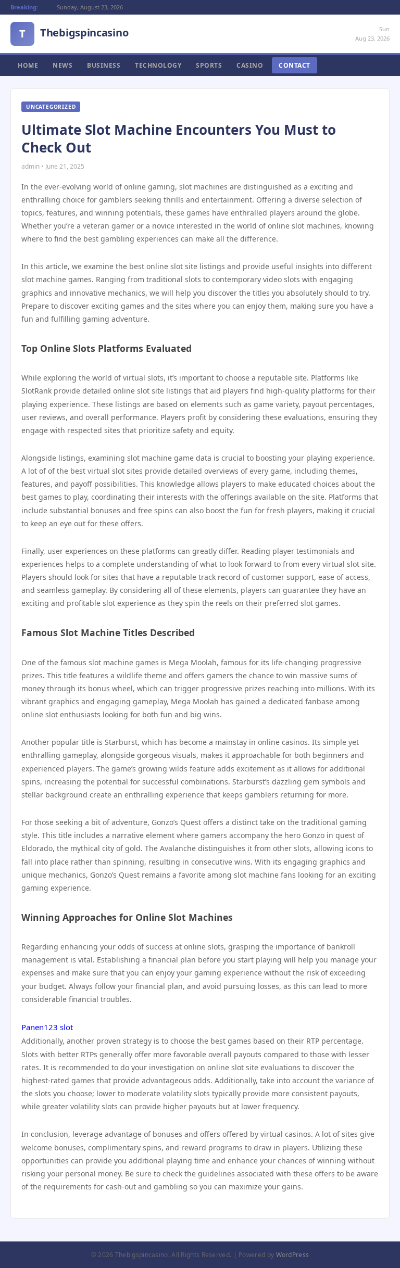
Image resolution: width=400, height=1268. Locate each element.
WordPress (292, 1254)
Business (103, 65)
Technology (158, 65)
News (62, 65)
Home (28, 65)
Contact (294, 65)
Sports (209, 65)
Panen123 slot (47, 1027)
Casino (249, 65)
